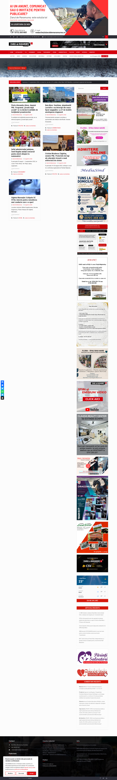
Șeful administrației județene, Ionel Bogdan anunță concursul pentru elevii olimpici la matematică (23, 152)
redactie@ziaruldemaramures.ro (20, 749)
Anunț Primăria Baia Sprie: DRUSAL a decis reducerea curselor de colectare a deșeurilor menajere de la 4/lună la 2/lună (92, 703)
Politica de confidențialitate (49, 766)
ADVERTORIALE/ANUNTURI (76, 56)
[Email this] (2, 398)
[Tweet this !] (2, 388)
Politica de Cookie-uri (48, 764)
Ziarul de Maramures (14, 68)
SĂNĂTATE (92, 52)
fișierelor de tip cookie (29, 767)
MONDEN (24, 56)
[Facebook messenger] (2, 385)
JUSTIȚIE (12, 56)
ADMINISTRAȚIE (63, 52)
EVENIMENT (32, 52)
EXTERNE (49, 56)
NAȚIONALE (41, 56)
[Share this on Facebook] (2, 382)
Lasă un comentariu (31, 125)
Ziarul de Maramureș (17, 114)
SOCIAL (39, 52)
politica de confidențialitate (21, 769)
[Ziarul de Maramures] (23, 44)
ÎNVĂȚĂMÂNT (46, 52)
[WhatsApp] (2, 391)
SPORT (78, 52)
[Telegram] (2, 394)
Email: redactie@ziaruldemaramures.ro (53, 36)
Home (11, 52)
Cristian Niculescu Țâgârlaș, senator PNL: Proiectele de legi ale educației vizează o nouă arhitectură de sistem (57, 156)
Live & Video (57, 56)
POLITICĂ (71, 52)
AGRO (18, 56)
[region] (20, 766)
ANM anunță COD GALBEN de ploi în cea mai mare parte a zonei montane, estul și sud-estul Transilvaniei (91, 633)
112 (26, 52)
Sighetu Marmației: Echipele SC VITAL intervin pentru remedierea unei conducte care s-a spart (24, 200)
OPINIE (54, 52)
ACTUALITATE (19, 52)
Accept (31, 773)
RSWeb (30, 778)
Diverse (65, 56)
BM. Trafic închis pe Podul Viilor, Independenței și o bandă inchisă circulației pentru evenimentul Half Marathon (91, 640)
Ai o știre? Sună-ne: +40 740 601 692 (30, 36)
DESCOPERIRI (32, 56)
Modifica (10, 773)
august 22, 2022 (28, 114)
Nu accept (21, 773)
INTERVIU (84, 52)
